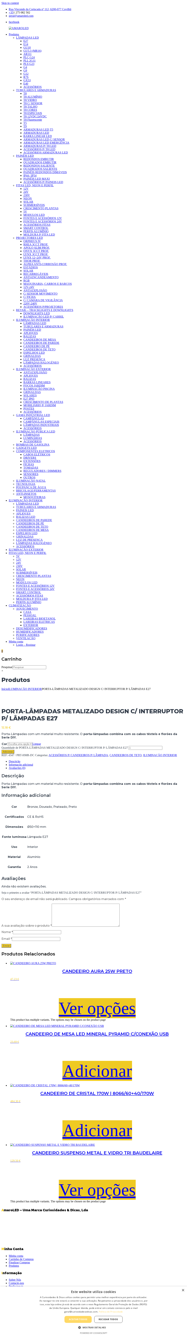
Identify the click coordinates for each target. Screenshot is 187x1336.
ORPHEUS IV (32, 241)
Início (4, 689)
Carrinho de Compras (21, 1259)
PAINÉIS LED (25, 155)
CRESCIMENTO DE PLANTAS (43, 402)
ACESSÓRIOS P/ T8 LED (39, 149)
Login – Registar (25, 644)
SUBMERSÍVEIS (34, 205)
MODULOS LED (34, 214)
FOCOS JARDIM (34, 385)
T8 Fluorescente (32, 119)
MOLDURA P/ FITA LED (39, 234)
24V (25, 191)
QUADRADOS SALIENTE (40, 168)
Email (6, 939)
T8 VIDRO (30, 100)
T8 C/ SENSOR (32, 103)
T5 (25, 123)
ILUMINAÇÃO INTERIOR (33, 319)
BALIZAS (29, 336)
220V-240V (30, 303)
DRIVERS (29, 457)
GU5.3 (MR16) (32, 50)
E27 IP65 (28, 398)
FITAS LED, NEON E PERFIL (35, 185)
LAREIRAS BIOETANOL (39, 618)
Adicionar (8, 751)
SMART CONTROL (35, 228)
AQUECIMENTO (27, 608)
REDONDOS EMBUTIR (38, 159)
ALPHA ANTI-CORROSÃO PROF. (45, 264)
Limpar (37, 743)
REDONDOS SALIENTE (39, 165)
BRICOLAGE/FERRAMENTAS (36, 490)
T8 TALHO (30, 106)
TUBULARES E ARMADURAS (36, 90)
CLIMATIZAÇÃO (20, 605)
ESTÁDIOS (30, 267)
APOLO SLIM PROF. (36, 247)
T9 (25, 126)
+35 (11, 12)
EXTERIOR (30, 625)
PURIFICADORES (27, 635)
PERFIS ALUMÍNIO (36, 231)
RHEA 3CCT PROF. (35, 244)
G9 (25, 70)
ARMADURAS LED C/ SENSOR (44, 139)
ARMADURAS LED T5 (38, 129)
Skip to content (10, 3)
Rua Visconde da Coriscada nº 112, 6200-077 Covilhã (40, 9)
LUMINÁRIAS (32, 438)
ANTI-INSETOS (26, 493)
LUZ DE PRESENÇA (29, 539)
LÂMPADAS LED (27, 37)
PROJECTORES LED (29, 237)
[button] (93, 1327)
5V (25, 211)
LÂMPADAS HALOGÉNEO (41, 362)
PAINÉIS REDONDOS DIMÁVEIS (45, 172)
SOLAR (28, 201)
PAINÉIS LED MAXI (36, 178)
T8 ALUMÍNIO (32, 96)
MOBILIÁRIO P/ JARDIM (39, 405)
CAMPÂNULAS (33, 418)
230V (26, 195)
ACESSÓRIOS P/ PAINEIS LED (43, 182)
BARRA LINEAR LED (37, 136)
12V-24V (28, 287)
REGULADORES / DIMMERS (42, 470)
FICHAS (28, 464)
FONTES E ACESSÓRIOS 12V (42, 218)
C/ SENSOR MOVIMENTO (40, 293)
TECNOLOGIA (25, 484)
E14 (25, 44)
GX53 (27, 80)
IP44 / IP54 (30, 175)
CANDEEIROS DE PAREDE (41, 342)
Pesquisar (6, 667)
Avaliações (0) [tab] (17, 767)
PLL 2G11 (29, 60)
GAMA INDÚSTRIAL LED (33, 415)
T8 (25, 93)
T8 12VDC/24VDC (35, 116)
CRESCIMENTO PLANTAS (40, 208)
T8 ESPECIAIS (32, 113)
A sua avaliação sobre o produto (26, 925)
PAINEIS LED (25, 510)
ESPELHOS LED (34, 352)
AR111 (27, 54)
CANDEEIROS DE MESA (39, 339)
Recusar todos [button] (108, 1319)
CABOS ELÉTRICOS (36, 454)
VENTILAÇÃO (25, 638)
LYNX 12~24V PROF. (37, 257)
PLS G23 (28, 63)
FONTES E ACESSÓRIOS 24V (42, 221)
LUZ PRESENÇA (34, 359)
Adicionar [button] (97, 1071)
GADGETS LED (26, 447)
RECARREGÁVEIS (35, 274)
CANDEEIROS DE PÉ (30, 523)
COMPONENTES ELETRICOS (35, 451)
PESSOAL (29, 615)
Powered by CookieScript (93, 1333)
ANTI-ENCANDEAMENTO (41, 277)
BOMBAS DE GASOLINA (32, 444)
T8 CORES (30, 109)
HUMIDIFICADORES (30, 631)
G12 (25, 73)
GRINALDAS (32, 356)
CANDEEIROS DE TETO (39, 349)
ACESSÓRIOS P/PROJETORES (43, 306)
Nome (7, 932)
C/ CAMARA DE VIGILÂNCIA (43, 300)
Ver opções (97, 1008)
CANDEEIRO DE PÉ (36, 346)
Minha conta (16, 641)
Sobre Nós (15, 1279)
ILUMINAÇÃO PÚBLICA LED (35, 431)
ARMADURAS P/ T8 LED (39, 146)
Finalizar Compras (19, 1262)
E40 (25, 83)
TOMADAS (30, 467)
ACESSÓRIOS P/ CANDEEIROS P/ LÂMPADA (78, 755)
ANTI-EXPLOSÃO (35, 290)
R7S (25, 77)
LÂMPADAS (31, 434)
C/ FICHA (29, 296)
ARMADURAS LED (36, 132)
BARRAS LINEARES (37, 382)
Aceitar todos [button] (78, 1319)
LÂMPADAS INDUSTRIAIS (41, 424)
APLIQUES (30, 333)
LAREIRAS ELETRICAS (39, 621)
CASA (27, 612)
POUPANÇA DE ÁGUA (31, 487)
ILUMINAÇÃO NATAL (31, 480)
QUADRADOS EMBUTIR (39, 162)
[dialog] (93, 1311)
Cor (4, 744)
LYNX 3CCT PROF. (35, 254)
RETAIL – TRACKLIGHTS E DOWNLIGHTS (44, 310)
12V (25, 188)
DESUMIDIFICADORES (31, 628)
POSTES (28, 408)
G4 (25, 67)
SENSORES (30, 474)
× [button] (183, 1290)
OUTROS (29, 477)
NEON (27, 198)
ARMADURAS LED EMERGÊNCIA (46, 142)
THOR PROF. (31, 260)
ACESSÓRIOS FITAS (36, 224)
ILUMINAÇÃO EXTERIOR (33, 369)
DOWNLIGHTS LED (36, 313)
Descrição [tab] (14, 761)
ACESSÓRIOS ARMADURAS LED (45, 152)
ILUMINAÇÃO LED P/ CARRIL (43, 316)
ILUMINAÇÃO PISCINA (39, 388)
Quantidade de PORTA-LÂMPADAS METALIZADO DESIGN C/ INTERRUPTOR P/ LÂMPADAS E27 (64, 747)
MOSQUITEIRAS (34, 497)
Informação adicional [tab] (21, 764)
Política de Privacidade (111, 1311)
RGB (26, 280)
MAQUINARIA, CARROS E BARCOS (47, 283)
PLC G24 (29, 57)
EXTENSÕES (32, 461)
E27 (25, 40)
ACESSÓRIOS (32, 86)
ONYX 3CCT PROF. (36, 251)
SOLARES (30, 395)
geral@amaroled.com (21, 15)
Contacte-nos (16, 1283)
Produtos (14, 34)
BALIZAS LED (25, 516)
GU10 (27, 47)
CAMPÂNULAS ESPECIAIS (41, 421)
